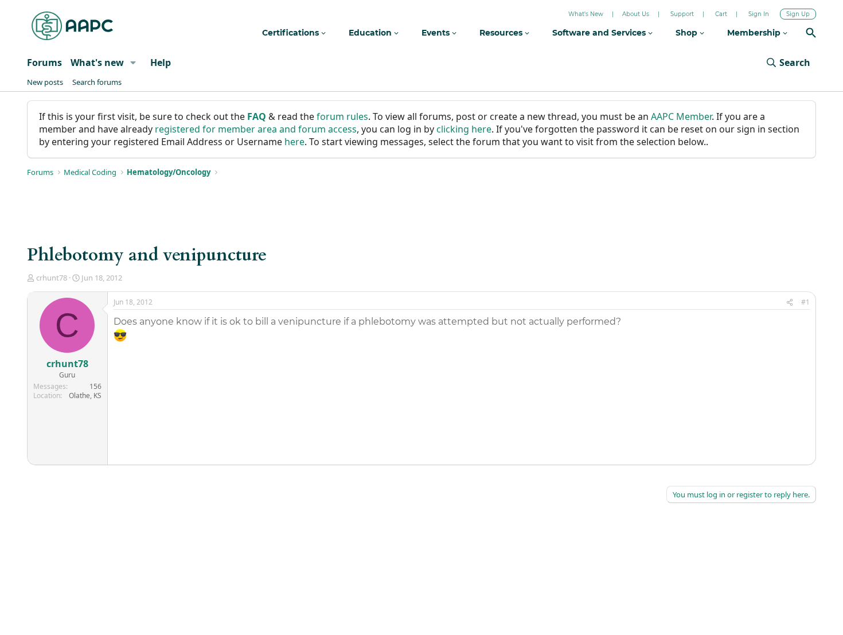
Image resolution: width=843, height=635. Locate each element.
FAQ (256, 116)
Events (437, 33)
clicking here (463, 129)
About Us (635, 14)
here (294, 141)
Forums (44, 62)
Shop (688, 33)
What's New (585, 14)
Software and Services (600, 33)
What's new (97, 62)
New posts (45, 82)
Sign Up (798, 14)
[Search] (811, 34)
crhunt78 (51, 277)
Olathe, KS (85, 395)
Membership (755, 33)
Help (160, 62)
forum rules (342, 116)
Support (682, 14)
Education (371, 33)
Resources (502, 33)
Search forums (97, 82)
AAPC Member (681, 116)
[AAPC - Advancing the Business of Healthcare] (72, 25)
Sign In (758, 14)
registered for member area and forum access (256, 129)
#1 (805, 302)
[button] (133, 62)
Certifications (291, 33)
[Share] (789, 302)
